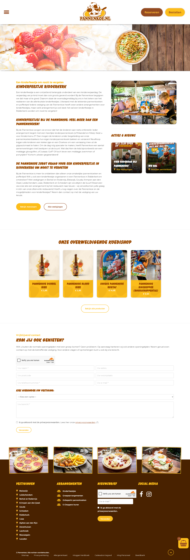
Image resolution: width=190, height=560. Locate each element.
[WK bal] (161, 158)
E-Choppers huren (71, 505)
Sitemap (25, 555)
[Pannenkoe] (95, 11)
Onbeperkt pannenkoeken (74, 500)
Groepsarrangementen (73, 496)
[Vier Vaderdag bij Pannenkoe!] (126, 158)
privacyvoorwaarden (85, 422)
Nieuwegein (24, 535)
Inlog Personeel (123, 555)
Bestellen (175, 12)
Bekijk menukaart (28, 207)
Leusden (23, 539)
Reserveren (152, 12)
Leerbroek (24, 531)
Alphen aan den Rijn (28, 523)
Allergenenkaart (60, 555)
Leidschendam (26, 495)
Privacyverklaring (41, 555)
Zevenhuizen (25, 527)
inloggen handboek (81, 555)
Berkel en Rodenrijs (28, 499)
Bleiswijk (23, 491)
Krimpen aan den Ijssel (29, 503)
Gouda (22, 507)
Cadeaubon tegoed (103, 555)
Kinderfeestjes (69, 491)
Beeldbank (140, 555)
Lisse (21, 519)
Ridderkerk (24, 515)
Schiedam (23, 511)
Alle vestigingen (55, 207)
